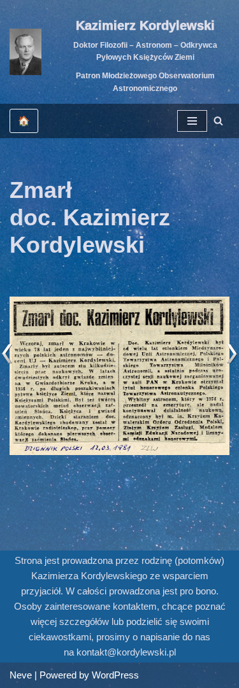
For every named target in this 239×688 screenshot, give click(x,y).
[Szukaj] (218, 120)
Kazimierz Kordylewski (145, 25)
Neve (21, 675)
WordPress (115, 675)
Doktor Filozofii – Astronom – (126, 45)
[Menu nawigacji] (192, 121)
